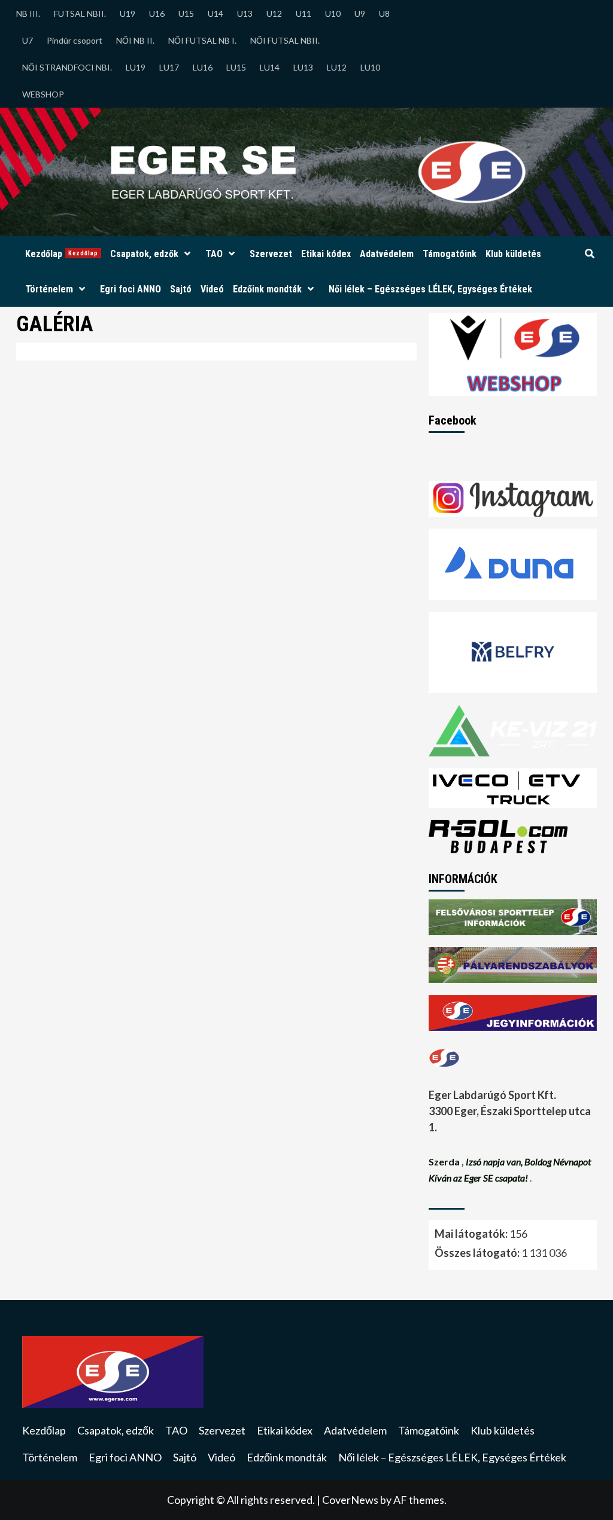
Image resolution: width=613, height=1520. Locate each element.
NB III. (28, 13)
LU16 (203, 67)
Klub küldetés (513, 254)
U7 (27, 40)
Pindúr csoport (74, 40)
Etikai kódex (326, 254)
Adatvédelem (387, 254)
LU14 (270, 67)
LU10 (370, 67)
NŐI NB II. (135, 40)
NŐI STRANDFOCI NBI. (67, 67)
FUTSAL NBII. (80, 13)
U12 (274, 13)
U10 (333, 13)
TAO (214, 254)
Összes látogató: (478, 1252)
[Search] (589, 254)
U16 (157, 13)
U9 (359, 13)
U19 (127, 13)
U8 (384, 13)
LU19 (135, 67)
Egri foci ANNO (130, 289)
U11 (303, 13)
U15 (186, 13)
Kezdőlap (61, 254)
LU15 (236, 67)
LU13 (303, 67)
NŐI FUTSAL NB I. (202, 40)
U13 (245, 13)
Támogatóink (450, 254)
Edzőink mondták (267, 289)
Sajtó (181, 289)
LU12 (337, 67)
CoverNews (350, 1499)
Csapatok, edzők (144, 254)
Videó (212, 289)
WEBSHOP (43, 94)
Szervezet (271, 254)
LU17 (169, 67)
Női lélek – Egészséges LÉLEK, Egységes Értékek (430, 289)
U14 (215, 13)
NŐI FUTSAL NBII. (285, 40)
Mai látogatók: (472, 1233)
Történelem (49, 289)
